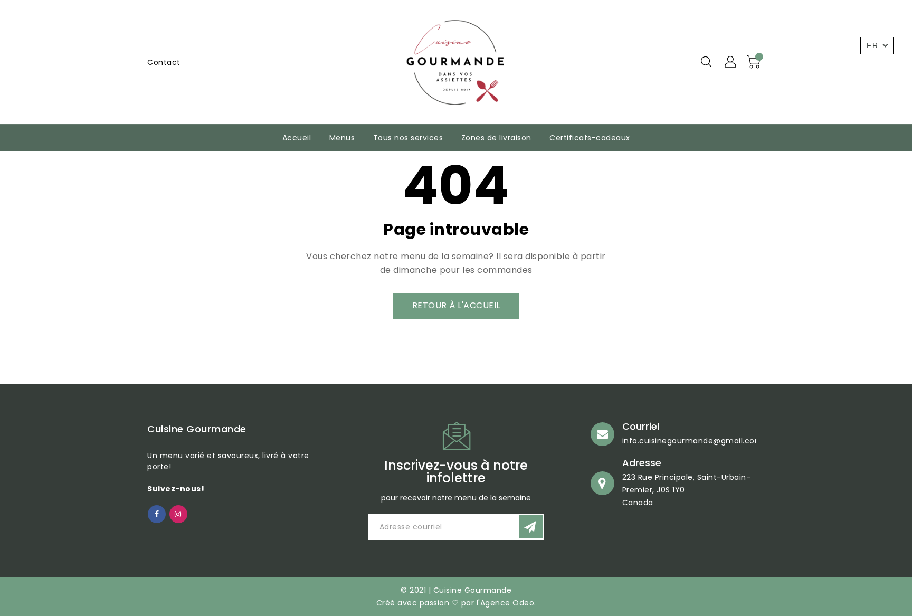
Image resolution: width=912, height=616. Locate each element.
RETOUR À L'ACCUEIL (456, 305)
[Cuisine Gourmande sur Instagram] (178, 513)
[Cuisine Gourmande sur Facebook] (157, 513)
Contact (163, 62)
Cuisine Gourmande (196, 428)
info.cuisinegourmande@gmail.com (692, 440)
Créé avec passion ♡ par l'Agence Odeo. (456, 603)
